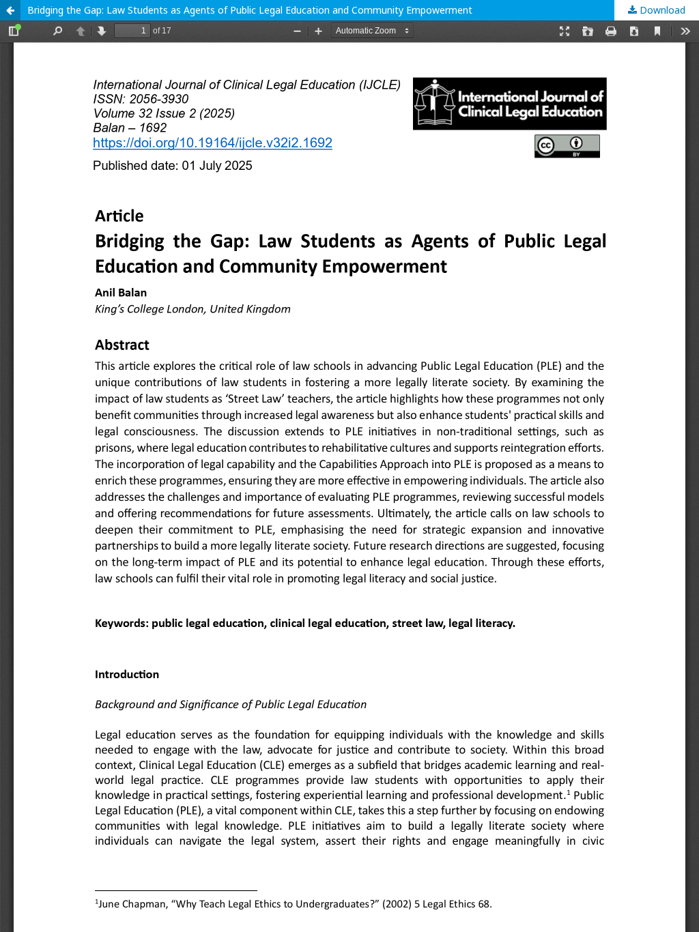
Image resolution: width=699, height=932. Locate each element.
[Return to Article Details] (10, 10)
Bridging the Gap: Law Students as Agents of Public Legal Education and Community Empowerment (249, 9)
